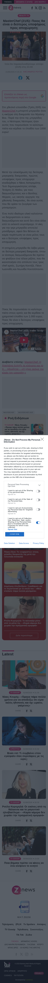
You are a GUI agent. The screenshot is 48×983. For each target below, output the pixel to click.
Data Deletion (9, 543)
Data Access (24, 543)
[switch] (38, 491)
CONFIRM (14, 534)
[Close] (43, 440)
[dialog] (24, 491)
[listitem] (24, 485)
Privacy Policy (38, 543)
